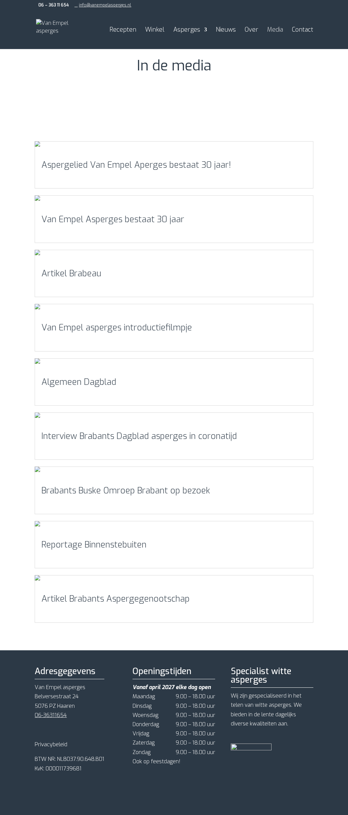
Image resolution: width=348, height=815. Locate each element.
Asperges (186, 30)
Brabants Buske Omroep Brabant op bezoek (125, 490)
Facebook (81, 105)
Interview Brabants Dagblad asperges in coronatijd (139, 436)
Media (275, 30)
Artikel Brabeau (71, 273)
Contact (302, 30)
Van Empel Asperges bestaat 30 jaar (112, 219)
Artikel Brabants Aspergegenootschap (115, 598)
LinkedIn (132, 105)
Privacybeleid (51, 744)
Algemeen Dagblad (78, 382)
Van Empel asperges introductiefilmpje (116, 327)
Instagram (107, 105)
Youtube (161, 105)
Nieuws (226, 30)
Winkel (154, 30)
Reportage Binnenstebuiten (93, 544)
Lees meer (54, 177)
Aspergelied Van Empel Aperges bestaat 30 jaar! (136, 164)
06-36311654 (51, 715)
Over (251, 30)
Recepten (122, 30)
